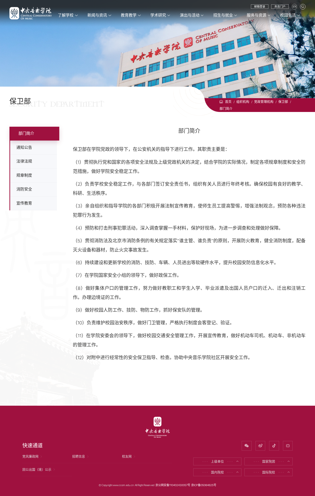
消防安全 (24, 189)
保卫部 (283, 101)
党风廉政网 (30, 456)
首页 (228, 101)
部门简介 (226, 108)
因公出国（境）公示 (36, 469)
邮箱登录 (259, 6)
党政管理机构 (263, 101)
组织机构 (242, 101)
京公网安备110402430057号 (172, 485)
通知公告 (24, 147)
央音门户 (279, 6)
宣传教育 (24, 203)
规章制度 (24, 175)
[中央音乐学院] (30, 13)
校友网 (127, 456)
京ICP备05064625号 (203, 485)
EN (294, 6)
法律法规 (24, 161)
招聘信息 (78, 456)
